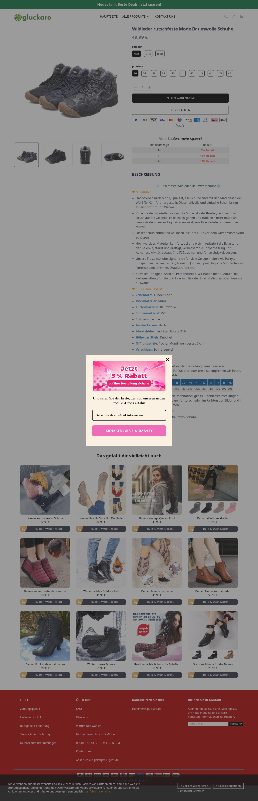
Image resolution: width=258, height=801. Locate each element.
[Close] (167, 359)
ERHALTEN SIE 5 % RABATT (129, 431)
